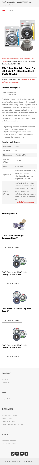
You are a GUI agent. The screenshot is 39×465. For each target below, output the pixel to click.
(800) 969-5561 (7, 2)
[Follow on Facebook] (26, 454)
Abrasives (10, 58)
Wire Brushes (15, 82)
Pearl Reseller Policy (9, 444)
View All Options (12, 247)
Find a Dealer (6, 399)
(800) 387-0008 (22, 2)
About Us (5, 379)
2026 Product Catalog (9, 415)
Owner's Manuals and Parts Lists (12, 424)
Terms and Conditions (9, 440)
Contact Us (5, 382)
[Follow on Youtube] (22, 454)
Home (4, 58)
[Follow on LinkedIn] (17, 454)
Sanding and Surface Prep (22, 58)
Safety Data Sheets (8, 421)
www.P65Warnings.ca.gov (24, 202)
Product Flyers (7, 418)
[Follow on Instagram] (12, 454)
